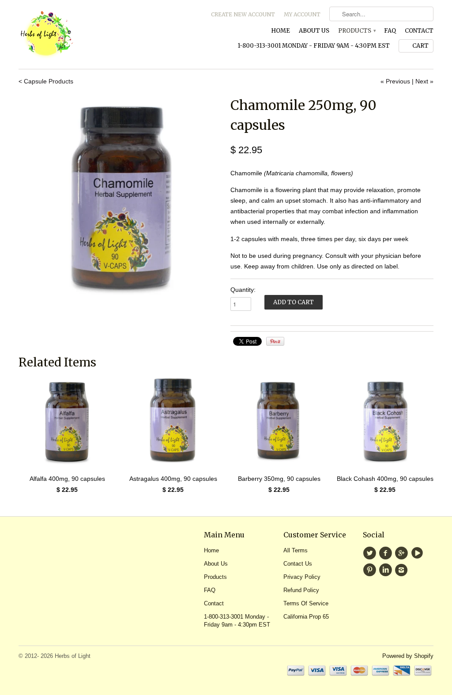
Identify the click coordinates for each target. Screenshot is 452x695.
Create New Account (243, 14)
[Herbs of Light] (85, 34)
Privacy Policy (301, 577)
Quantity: (243, 289)
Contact (419, 30)
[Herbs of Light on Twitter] (371, 553)
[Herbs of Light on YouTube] (418, 553)
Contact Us (297, 563)
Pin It (275, 341)
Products (356, 30)
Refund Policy (301, 590)
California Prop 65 (306, 616)
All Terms (295, 550)
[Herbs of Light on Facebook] (387, 553)
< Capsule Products (46, 81)
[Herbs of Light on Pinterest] (371, 570)
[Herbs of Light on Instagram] (403, 570)
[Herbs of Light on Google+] (403, 553)
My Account (302, 14)
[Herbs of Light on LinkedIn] (387, 570)
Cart (420, 45)
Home (280, 30)
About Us (314, 30)
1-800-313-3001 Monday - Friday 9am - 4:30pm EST (313, 45)
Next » (424, 81)
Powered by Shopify (407, 656)
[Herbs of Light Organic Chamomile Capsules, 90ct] (120, 196)
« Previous (395, 81)
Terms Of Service (305, 603)
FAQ (390, 30)
